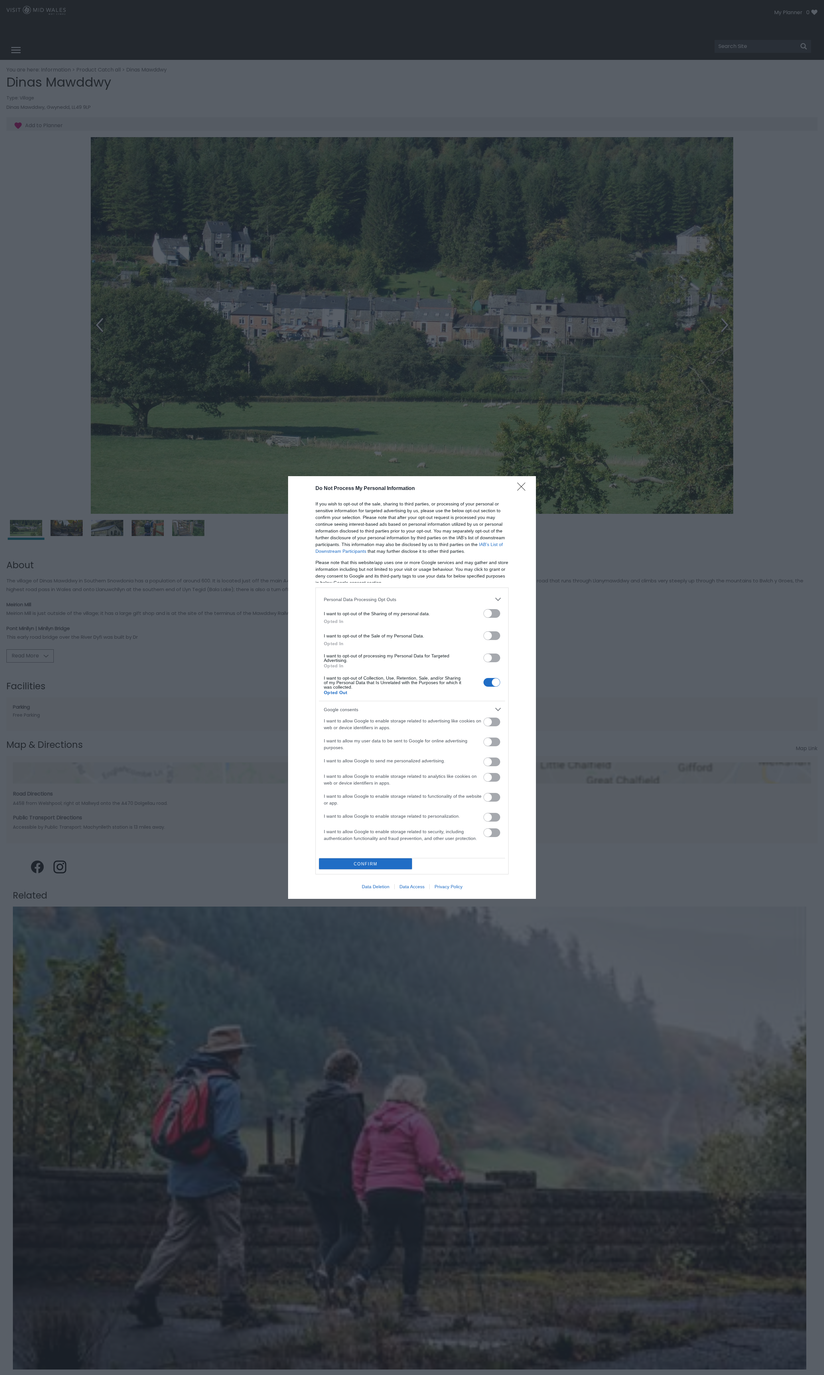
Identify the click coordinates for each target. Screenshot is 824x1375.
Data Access (412, 886)
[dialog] (412, 687)
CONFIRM (366, 864)
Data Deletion (375, 886)
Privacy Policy (449, 886)
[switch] (491, 613)
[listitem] (412, 599)
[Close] (523, 489)
